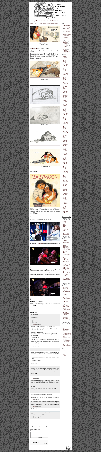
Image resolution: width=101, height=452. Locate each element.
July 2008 (64, 195)
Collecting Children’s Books (67, 297)
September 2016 (65, 115)
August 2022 (65, 57)
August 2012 (65, 155)
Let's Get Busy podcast (66, 309)
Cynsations (64, 300)
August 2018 (65, 96)
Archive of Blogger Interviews (67, 34)
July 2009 (64, 185)
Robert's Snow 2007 (66, 51)
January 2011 (65, 170)
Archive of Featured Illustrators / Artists (66, 35)
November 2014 (65, 133)
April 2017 (64, 109)
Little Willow (34, 324)
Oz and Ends (65, 312)
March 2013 (65, 149)
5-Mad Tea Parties (66, 30)
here (39, 48)
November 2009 (65, 182)
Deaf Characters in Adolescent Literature (66, 302)
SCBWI (64, 271)
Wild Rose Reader (65, 318)
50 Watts (64, 221)
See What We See (65, 274)
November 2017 (65, 103)
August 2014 (65, 135)
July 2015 (64, 126)
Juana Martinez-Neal (33, 48)
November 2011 (65, 162)
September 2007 (65, 203)
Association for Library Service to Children (66, 243)
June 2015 (64, 127)
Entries (64, 354)
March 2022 (65, 61)
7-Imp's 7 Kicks (65, 41)
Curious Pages (65, 332)
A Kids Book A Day (65, 288)
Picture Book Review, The (66, 340)
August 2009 (65, 184)
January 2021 (65, 72)
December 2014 (65, 132)
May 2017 (64, 108)
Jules (33, 421)
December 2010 (65, 171)
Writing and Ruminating (66, 319)
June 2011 (64, 166)
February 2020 (65, 81)
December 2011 (65, 161)
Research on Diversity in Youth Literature (66, 270)
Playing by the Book (66, 313)
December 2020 (65, 73)
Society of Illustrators (66, 234)
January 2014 (65, 141)
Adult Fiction (65, 42)
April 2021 (64, 70)
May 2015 (64, 128)
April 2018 (64, 99)
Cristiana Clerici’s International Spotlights (66, 38)
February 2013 (65, 150)
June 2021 (64, 68)
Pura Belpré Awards (66, 268)
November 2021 (65, 64)
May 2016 (64, 118)
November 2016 (65, 113)
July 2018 (64, 97)
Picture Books (65, 49)
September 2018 (65, 95)
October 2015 (65, 124)
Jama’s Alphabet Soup (66, 306)
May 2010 (64, 177)
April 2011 (64, 168)
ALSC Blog (64, 289)
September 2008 (65, 193)
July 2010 (64, 175)
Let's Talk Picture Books (66, 337)
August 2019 (65, 86)
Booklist (64, 224)
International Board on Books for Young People (67, 260)
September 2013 (65, 144)
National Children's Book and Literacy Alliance (67, 266)
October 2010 (65, 173)
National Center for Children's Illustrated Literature (67, 265)
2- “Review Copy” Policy (67, 27)
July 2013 (64, 146)
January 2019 (65, 92)
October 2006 (65, 212)
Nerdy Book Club (65, 267)
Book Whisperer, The (66, 245)
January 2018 (65, 102)
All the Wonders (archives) (66, 328)
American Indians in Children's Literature (66, 241)
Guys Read (64, 258)
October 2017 (65, 104)
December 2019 (65, 83)
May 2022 (64, 59)
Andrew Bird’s (40, 243)
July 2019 (64, 87)
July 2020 (64, 77)
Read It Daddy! (65, 314)
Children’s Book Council (66, 249)
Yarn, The (64, 281)
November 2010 (65, 172)
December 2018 (65, 93)
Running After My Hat (66, 233)
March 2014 (65, 139)
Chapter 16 (64, 226)
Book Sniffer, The (65, 330)
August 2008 (65, 194)
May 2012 (64, 157)
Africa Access (65, 240)
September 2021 (65, 66)
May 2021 (64, 69)
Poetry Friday (65, 50)
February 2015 (65, 130)
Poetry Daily (65, 231)
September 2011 (65, 164)
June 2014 (64, 137)
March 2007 (65, 208)
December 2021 (65, 63)
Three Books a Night (66, 344)
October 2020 (65, 75)
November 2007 (65, 201)
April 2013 (64, 148)
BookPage (64, 225)
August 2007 (65, 204)
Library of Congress (66, 228)
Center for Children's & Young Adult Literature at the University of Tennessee (67, 248)
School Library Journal (66, 273)
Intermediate (65, 47)
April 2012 (64, 158)
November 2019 (65, 84)
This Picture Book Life (66, 343)
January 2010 (65, 180)
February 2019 (65, 91)
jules (33, 378)
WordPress (64, 351)
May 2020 (64, 79)
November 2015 (65, 123)
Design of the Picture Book (67, 333)
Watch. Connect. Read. (66, 279)
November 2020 (65, 74)
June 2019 (64, 88)
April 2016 (64, 119)
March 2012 (65, 159)
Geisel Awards (65, 257)
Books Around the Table (66, 295)
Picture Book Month (66, 339)
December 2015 (65, 122)
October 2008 (65, 192)
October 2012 (65, 153)
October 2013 (65, 143)
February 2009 (65, 189)
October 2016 (65, 114)
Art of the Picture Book (66, 329)
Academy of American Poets (67, 222)
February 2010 (65, 179)
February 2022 (65, 62)
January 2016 (65, 121)
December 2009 (65, 181)
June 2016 (64, 117)
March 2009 (65, 188)
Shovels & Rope (39, 267)
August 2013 (65, 145)
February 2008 (65, 199)
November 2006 (65, 211)
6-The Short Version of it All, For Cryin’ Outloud (66, 32)
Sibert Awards (65, 275)
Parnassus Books (65, 229)
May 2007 (64, 206)
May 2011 (64, 167)
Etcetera (64, 46)
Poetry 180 (64, 230)
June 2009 (64, 186)
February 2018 (65, 101)
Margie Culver (34, 364)
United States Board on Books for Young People (66, 278)
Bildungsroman (65, 294)
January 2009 (65, 190)
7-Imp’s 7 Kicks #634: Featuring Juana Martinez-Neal (44, 23)
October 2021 (65, 65)
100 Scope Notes (65, 287)
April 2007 (64, 207)
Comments (64, 355)
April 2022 (64, 60)
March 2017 (65, 110)
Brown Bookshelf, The (66, 246)
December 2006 (65, 210)
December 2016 (65, 112)
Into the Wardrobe (65, 305)
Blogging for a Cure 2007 (67, 36)
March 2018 (65, 100)
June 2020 (64, 78)
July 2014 (64, 136)
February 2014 (65, 140)
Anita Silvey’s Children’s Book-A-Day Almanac (66, 290)
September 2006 (65, 213)
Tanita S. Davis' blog (66, 316)
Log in (64, 350)
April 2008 (64, 197)
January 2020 (65, 82)
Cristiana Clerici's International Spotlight (66, 45)
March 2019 (65, 90)
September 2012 (65, 154)
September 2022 (65, 56)
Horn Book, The (65, 259)
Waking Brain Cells (65, 317)
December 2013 (65, 142)
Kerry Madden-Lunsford (40, 298)
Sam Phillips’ (37, 273)
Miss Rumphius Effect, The (66, 310)
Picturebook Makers (66, 341)
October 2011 (65, 163)
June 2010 (64, 176)
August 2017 (65, 106)
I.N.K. (64, 304)
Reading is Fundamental (66, 269)
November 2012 (65, 152)
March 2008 (65, 198)
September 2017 (65, 105)
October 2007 (65, 202)
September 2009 (65, 183)
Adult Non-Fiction (65, 43)
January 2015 (65, 131)
